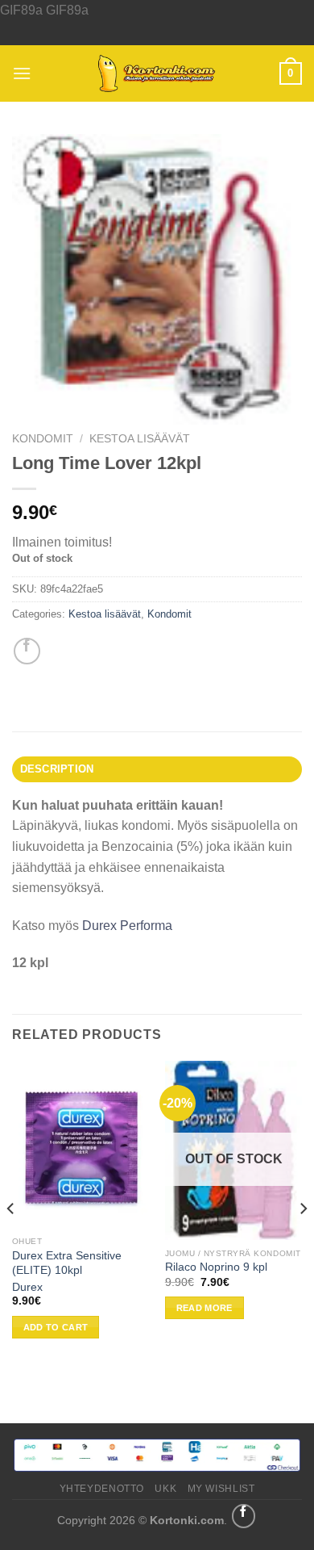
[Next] (303, 1240)
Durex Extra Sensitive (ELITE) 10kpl (67, 1263)
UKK (165, 1488)
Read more (204, 1308)
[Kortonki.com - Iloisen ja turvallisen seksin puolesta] (157, 73)
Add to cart (56, 1327)
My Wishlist (221, 1488)
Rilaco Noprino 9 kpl (216, 1267)
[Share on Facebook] (27, 651)
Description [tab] (57, 769)
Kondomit (42, 439)
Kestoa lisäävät (139, 439)
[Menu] (21, 73)
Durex (27, 1287)
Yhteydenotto (102, 1488)
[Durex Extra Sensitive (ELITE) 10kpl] (80, 1144)
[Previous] (11, 1240)
